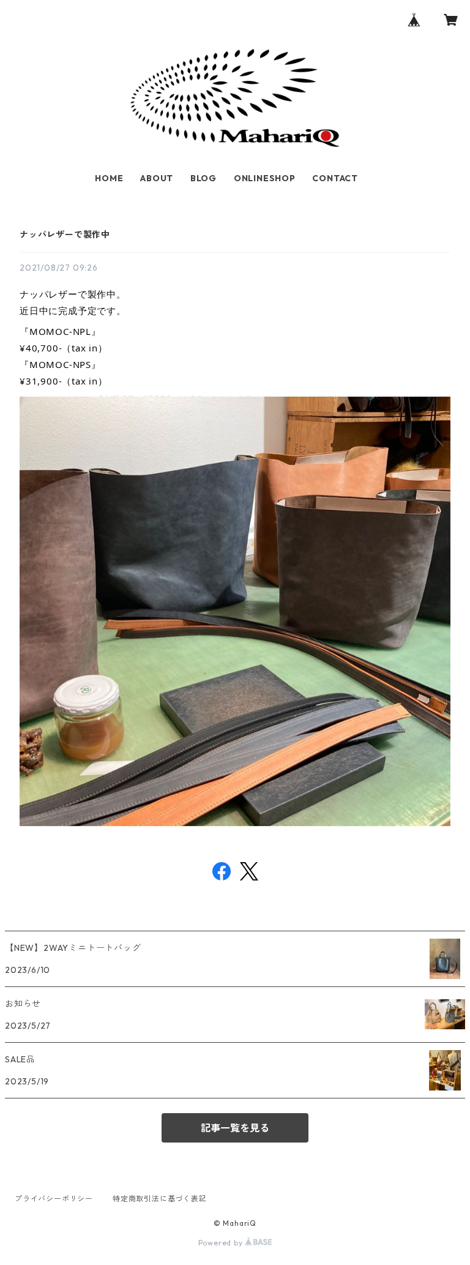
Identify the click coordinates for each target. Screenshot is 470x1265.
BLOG (203, 178)
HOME (109, 178)
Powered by (221, 1242)
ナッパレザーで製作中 (65, 234)
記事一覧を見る (235, 1128)
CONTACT (335, 178)
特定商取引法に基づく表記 (160, 1198)
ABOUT (156, 178)
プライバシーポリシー (54, 1198)
